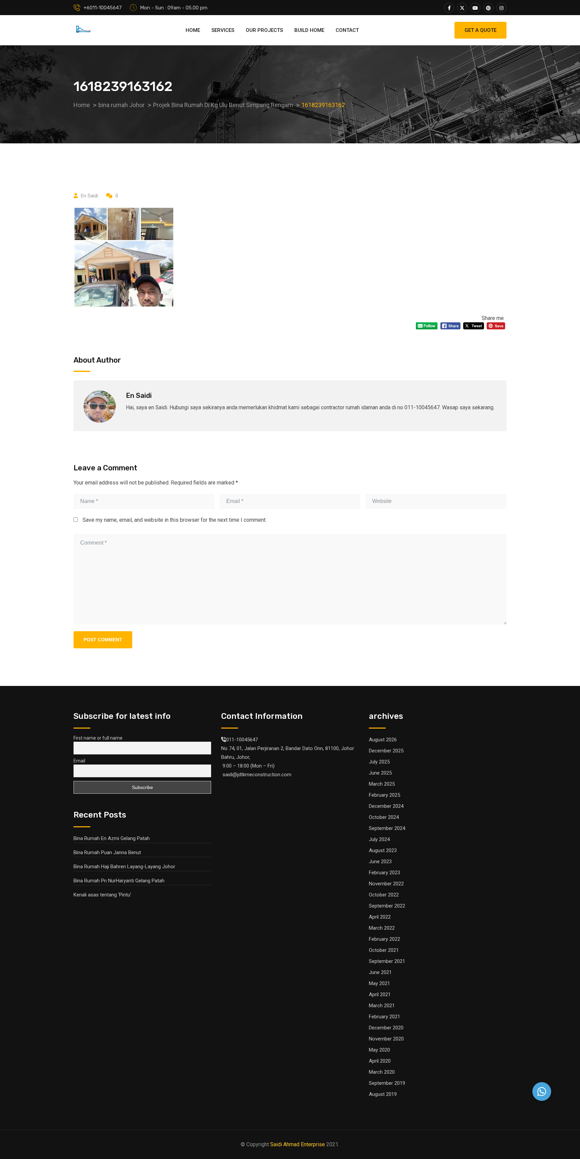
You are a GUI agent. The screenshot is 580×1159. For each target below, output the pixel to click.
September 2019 (387, 1083)
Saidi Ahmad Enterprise (297, 1144)
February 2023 (384, 873)
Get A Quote (480, 30)
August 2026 (383, 740)
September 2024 (387, 828)
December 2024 (386, 806)
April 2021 (380, 994)
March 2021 (382, 1006)
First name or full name (98, 738)
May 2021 (379, 983)
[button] (541, 1091)
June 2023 (380, 862)
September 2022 (387, 906)
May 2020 (379, 1050)
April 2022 (380, 917)
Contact (347, 30)
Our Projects (264, 30)
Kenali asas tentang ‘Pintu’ (102, 895)
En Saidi (89, 196)
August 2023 (383, 850)
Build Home (309, 30)
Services (222, 30)
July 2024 (379, 839)
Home (193, 30)
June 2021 (380, 972)
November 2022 (386, 884)
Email (79, 760)
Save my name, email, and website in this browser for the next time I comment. (175, 520)
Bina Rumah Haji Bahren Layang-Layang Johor (124, 867)
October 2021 (384, 950)
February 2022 (384, 939)
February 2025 (384, 795)
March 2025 (382, 784)
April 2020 (380, 1061)
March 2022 (382, 928)
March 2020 (382, 1072)
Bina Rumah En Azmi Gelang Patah (112, 838)
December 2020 (386, 1028)
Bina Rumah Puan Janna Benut (107, 852)
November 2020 (386, 1039)
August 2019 (383, 1094)
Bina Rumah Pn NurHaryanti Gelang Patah (119, 881)
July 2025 (379, 762)
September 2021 (387, 961)
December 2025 (386, 751)
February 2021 (384, 1017)
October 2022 (384, 895)
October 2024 (384, 817)
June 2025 (380, 773)
